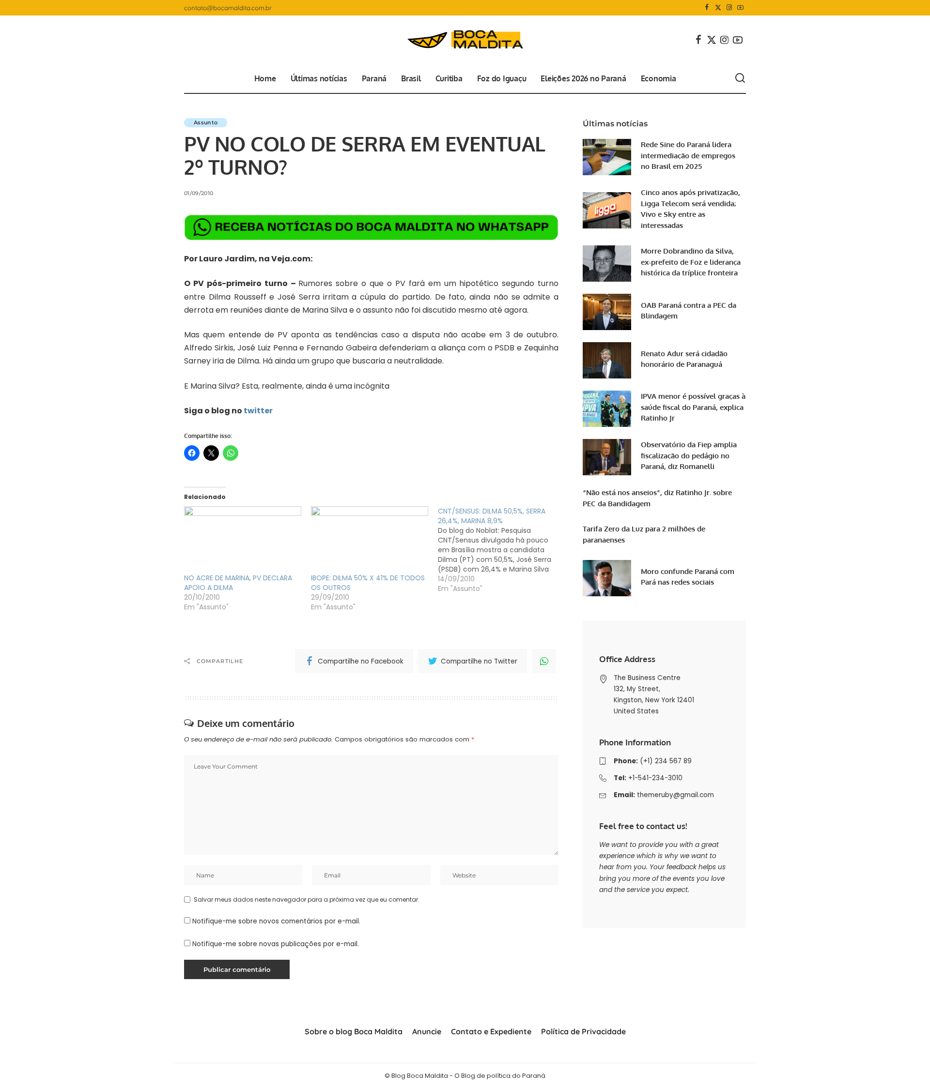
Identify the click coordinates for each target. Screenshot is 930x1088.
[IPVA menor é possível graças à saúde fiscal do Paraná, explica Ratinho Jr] (607, 409)
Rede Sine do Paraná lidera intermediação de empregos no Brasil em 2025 (688, 155)
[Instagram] (729, 7)
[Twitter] (718, 7)
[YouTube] (740, 7)
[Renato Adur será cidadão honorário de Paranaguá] (607, 360)
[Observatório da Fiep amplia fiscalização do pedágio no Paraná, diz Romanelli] (607, 457)
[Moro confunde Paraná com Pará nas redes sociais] (607, 578)
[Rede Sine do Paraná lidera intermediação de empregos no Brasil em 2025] (607, 157)
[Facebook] (707, 7)
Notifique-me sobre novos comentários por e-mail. (276, 921)
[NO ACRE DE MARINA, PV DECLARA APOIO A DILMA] (242, 539)
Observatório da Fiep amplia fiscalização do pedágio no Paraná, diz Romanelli (689, 455)
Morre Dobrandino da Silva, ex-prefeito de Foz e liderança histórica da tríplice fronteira (691, 261)
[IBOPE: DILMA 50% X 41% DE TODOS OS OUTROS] (369, 539)
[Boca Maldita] (465, 39)
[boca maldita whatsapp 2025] (371, 227)
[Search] (740, 78)
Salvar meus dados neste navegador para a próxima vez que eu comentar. (306, 899)
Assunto (205, 122)
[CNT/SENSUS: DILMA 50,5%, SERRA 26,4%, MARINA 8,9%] (501, 549)
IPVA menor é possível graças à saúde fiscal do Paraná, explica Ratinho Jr (693, 407)
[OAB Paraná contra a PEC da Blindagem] (607, 312)
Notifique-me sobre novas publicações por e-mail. (275, 944)
